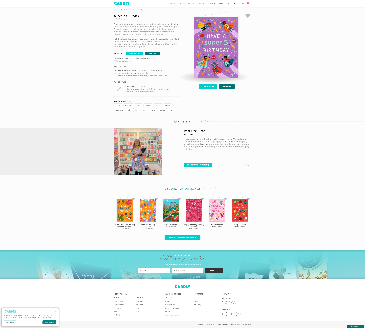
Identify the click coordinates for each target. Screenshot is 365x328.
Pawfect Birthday (217, 224)
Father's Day (201, 3)
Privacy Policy (210, 324)
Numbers (162, 110)
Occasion (182, 3)
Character (148, 105)
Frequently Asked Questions (172, 315)
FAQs (228, 3)
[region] (30, 317)
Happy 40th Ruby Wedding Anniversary (194, 225)
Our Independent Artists (200, 298)
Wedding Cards (139, 305)
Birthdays (173, 3)
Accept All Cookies (49, 322)
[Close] (55, 311)
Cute (144, 110)
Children (158, 105)
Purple (138, 105)
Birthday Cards (139, 298)
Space (171, 110)
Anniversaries (117, 308)
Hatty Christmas (240, 224)
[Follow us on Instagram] (238, 314)
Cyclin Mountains (171, 224)
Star (136, 110)
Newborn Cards (118, 315)
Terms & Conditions (222, 324)
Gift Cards (212, 3)
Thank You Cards (140, 301)
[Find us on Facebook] (224, 314)
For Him (116, 311)
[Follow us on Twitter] (231, 314)
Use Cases (167, 311)
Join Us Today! (197, 305)
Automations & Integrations (172, 308)
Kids (129, 110)
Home (115, 10)
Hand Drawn (128, 105)
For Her (137, 308)
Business (220, 3)
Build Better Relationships (171, 298)
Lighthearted (119, 110)
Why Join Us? (197, 301)
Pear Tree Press (125, 10)
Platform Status (235, 324)
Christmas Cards (118, 301)
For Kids (138, 311)
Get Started (167, 301)
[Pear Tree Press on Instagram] (248, 165)
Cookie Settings (10, 322)
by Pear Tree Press (125, 228)
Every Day (191, 3)
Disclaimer (200, 324)
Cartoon (118, 105)
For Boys (152, 110)
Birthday (167, 105)
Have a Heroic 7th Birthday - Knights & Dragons (125, 225)
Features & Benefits (170, 305)
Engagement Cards (119, 305)
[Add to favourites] (247, 15)
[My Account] (239, 3)
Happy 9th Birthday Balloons (148, 225)
